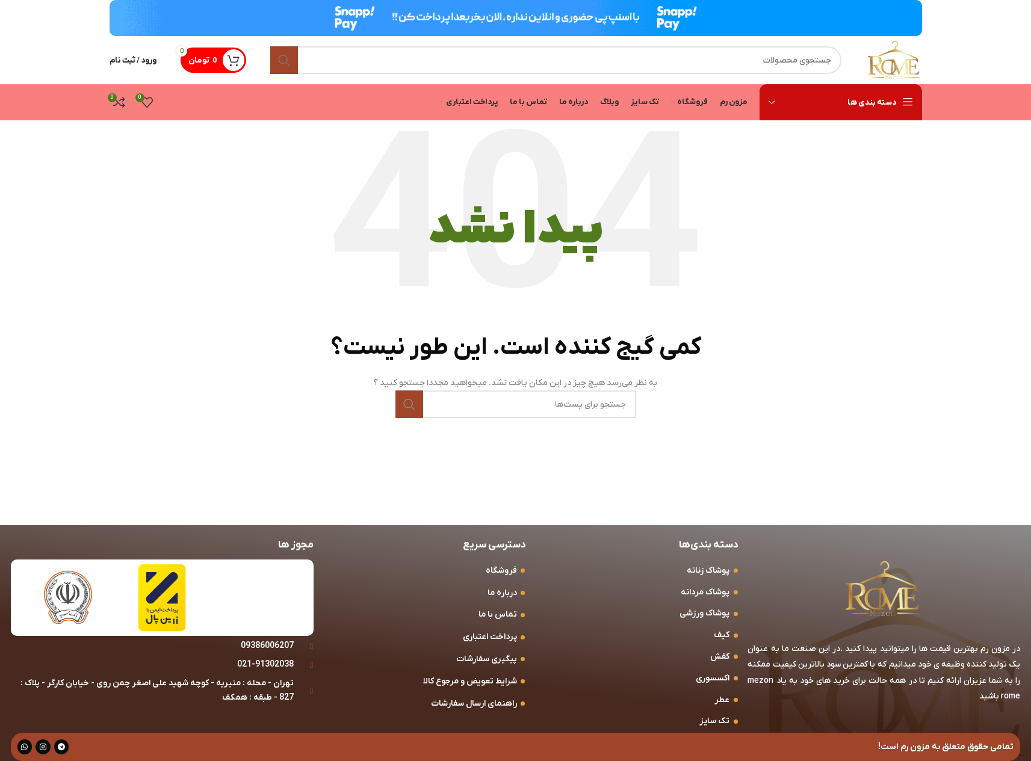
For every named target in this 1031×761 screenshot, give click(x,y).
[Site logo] (893, 60)
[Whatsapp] (25, 746)
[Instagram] (43, 746)
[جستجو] (284, 60)
